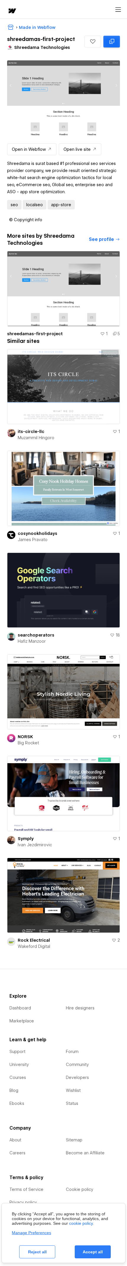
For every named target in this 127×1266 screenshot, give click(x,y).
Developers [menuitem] (77, 1077)
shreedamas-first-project (35, 333)
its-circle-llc (31, 431)
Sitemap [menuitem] (74, 1140)
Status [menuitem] (72, 1103)
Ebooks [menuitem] (16, 1103)
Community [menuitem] (77, 1064)
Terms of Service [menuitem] (26, 1189)
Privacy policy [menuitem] (23, 1202)
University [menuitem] (19, 1064)
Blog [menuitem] (13, 1090)
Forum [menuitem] (72, 1051)
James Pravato (33, 539)
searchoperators (36, 635)
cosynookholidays (37, 533)
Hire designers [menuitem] (80, 1008)
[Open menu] (118, 10)
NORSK (25, 736)
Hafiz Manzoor (32, 641)
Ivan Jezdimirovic (35, 844)
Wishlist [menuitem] (73, 1090)
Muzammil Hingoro (36, 437)
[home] (12, 11)
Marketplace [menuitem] (21, 1021)
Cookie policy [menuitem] (79, 1189)
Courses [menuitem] (17, 1077)
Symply (26, 838)
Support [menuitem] (17, 1051)
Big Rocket (28, 743)
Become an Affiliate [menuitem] (85, 1153)
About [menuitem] (15, 1140)
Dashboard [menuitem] (20, 1008)
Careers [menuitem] (17, 1153)
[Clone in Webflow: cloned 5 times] (111, 41)
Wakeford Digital (34, 946)
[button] (92, 41)
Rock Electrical (34, 940)
